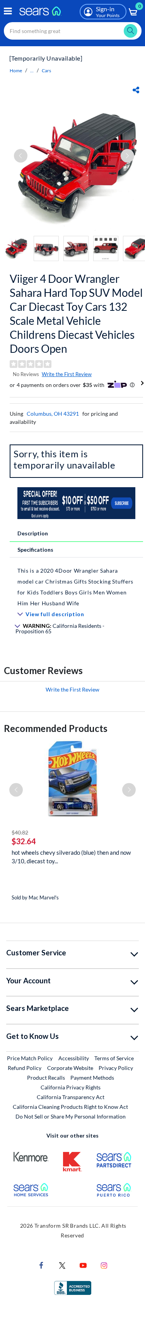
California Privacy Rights (71, 1087)
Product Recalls (46, 1077)
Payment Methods (92, 1077)
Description (32, 533)
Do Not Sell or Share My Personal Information (70, 1116)
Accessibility (73, 1058)
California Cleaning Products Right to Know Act (70, 1106)
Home (16, 70)
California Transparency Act (70, 1097)
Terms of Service (114, 1058)
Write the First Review (67, 374)
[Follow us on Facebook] (41, 1265)
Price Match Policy (30, 1058)
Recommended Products (55, 728)
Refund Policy (24, 1068)
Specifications (35, 549)
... (32, 70)
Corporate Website (70, 1067)
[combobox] (73, 31)
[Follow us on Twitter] (62, 1265)
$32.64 (24, 841)
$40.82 (20, 832)
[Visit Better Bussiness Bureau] (72, 1287)
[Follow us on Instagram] (104, 1265)
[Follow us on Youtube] (83, 1265)
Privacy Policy (116, 1068)
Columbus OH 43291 (53, 413)
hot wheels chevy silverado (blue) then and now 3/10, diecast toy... (71, 856)
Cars (46, 70)
